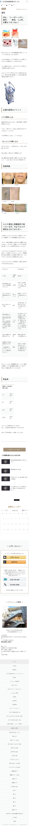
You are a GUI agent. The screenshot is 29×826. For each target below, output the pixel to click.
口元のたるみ (14, 786)
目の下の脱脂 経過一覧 (14, 712)
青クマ (14, 794)
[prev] (2, 510)
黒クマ (14, 798)
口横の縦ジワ (14, 771)
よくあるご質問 (14, 693)
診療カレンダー (15, 651)
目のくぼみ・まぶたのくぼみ (14, 744)
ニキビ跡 (14, 817)
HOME (14, 665)
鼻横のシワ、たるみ (14, 775)
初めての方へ (14, 685)
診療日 (12, 590)
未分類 (8, 4)
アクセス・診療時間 (14, 681)
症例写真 (14, 700)
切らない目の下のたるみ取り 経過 (14, 716)
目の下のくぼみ (14, 747)
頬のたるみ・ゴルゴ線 (14, 763)
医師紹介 (14, 669)
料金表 (14, 677)
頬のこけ (14, 736)
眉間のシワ (14, 782)
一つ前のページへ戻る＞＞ (14, 449)
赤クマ (14, 790)
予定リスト (26, 510)
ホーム (3, 4)
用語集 (14, 696)
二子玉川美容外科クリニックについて (14, 673)
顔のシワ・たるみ (14, 740)
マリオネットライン (14, 759)
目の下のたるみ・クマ (14, 732)
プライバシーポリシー (14, 708)
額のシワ (14, 778)
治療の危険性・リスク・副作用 (14, 723)
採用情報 (14, 704)
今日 (6, 510)
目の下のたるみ (14, 751)
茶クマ (14, 802)
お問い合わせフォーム (11, 573)
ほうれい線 (14, 755)
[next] (4, 510)
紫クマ (14, 805)
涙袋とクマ (14, 809)
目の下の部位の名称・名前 (14, 720)
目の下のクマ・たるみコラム (14, 689)
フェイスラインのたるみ (14, 767)
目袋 (14, 821)
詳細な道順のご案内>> (6, 641)
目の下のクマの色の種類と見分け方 (14, 813)
